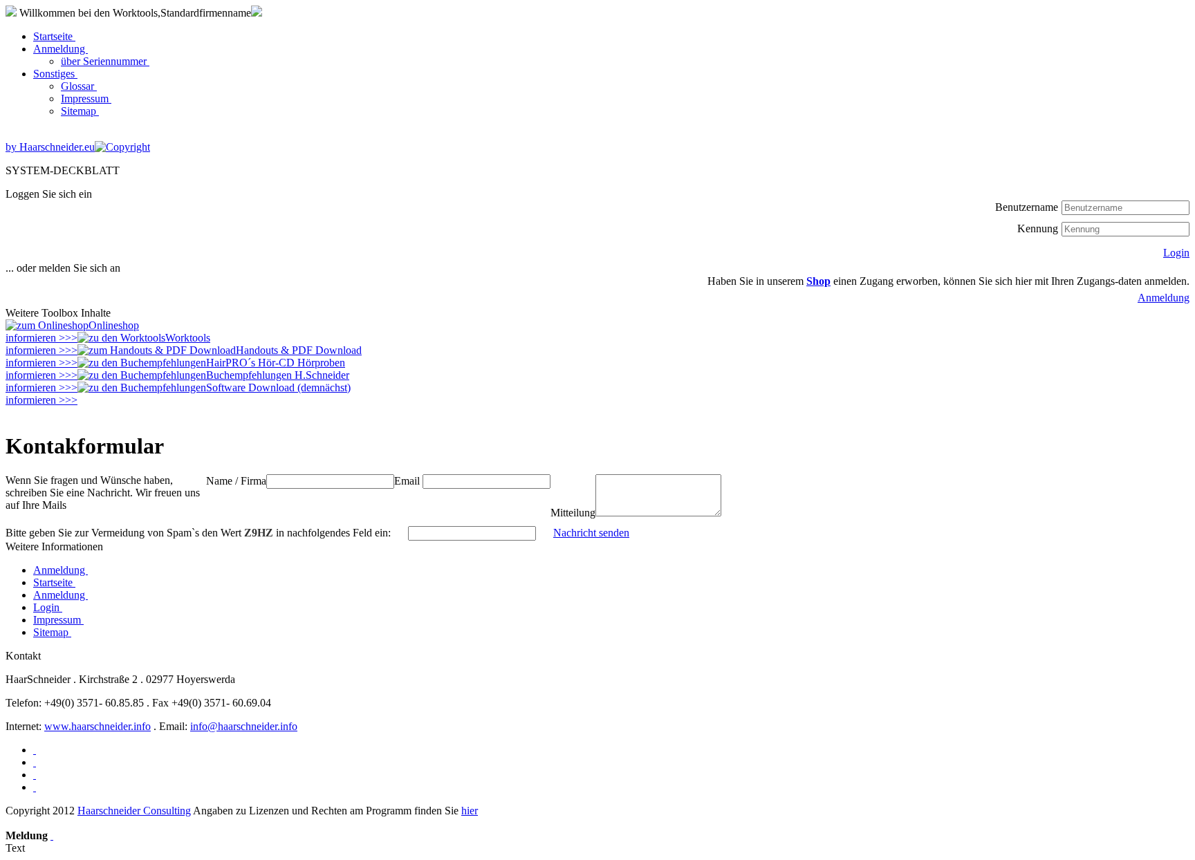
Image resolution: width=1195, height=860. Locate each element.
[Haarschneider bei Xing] (34, 762)
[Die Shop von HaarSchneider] (34, 787)
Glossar (79, 86)
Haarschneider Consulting (134, 810)
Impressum (86, 98)
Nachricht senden (591, 533)
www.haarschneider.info (97, 726)
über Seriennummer (105, 61)
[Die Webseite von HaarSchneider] (34, 750)
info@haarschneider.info (243, 726)
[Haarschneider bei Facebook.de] (34, 774)
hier (469, 810)
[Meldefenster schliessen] (51, 835)
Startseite (54, 36)
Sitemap (80, 111)
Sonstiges (55, 74)
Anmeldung (60, 49)
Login (1176, 253)
